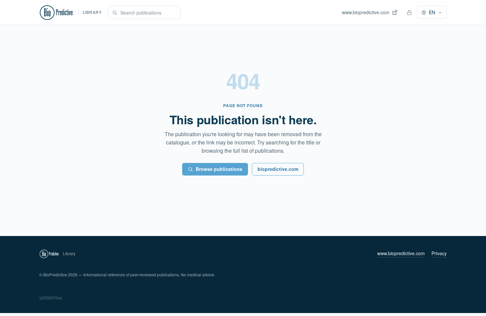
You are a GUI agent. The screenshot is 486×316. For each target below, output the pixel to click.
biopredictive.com (278, 169)
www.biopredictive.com (401, 253)
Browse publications (219, 169)
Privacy (439, 253)
